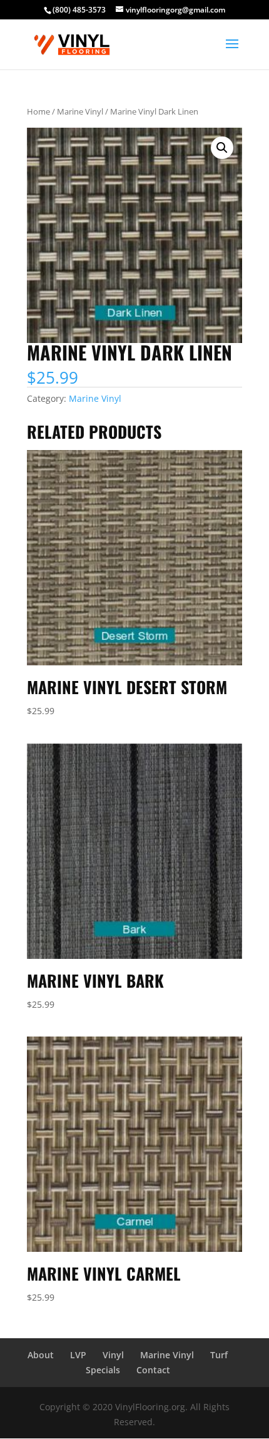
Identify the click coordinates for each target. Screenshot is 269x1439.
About (41, 1355)
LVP (78, 1355)
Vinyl (113, 1355)
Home (38, 111)
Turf (219, 1355)
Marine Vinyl (80, 111)
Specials (103, 1370)
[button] (222, 147)
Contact (153, 1370)
